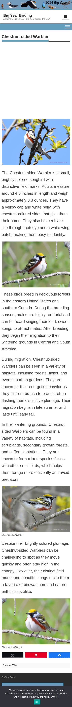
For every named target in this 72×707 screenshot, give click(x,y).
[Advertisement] (36, 79)
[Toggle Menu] (67, 26)
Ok (36, 702)
